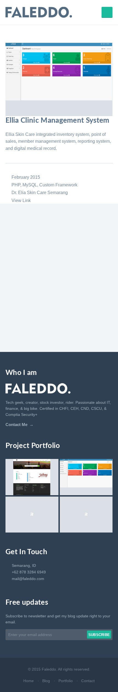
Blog (46, 681)
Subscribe (99, 635)
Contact (88, 681)
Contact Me (16, 424)
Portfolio (65, 681)
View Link (21, 200)
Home (28, 681)
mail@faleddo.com (28, 578)
